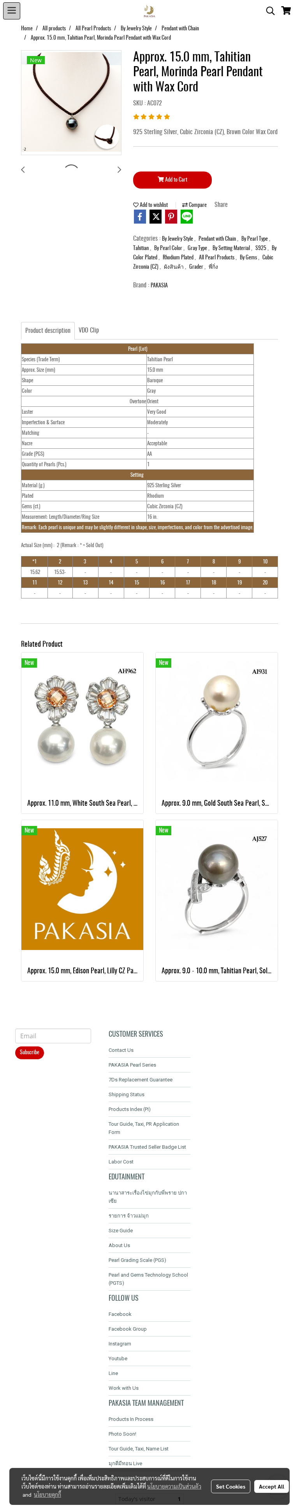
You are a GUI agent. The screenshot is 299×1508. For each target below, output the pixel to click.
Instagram (120, 1344)
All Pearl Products (217, 258)
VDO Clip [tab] (89, 330)
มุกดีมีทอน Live (125, 1463)
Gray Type (198, 248)
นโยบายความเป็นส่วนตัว (174, 1486)
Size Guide (121, 1230)
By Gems (249, 258)
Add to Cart (175, 180)
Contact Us (121, 1050)
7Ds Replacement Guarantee (140, 1080)
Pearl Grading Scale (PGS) (137, 1260)
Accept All (271, 1486)
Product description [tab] (47, 331)
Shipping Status (126, 1094)
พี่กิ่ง (213, 267)
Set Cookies (230, 1486)
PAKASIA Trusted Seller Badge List (147, 1147)
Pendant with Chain (218, 239)
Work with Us (124, 1388)
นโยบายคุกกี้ (47, 1494)
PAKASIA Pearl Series (132, 1065)
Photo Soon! (122, 1434)
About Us (119, 1245)
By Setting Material (232, 248)
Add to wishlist (153, 205)
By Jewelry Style (178, 239)
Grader (196, 267)
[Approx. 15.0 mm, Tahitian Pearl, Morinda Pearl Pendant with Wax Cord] (71, 103)
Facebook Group (128, 1329)
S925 (261, 248)
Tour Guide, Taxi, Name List (139, 1449)
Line (113, 1373)
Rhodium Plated (179, 258)
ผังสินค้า (174, 267)
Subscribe (29, 1052)
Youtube (118, 1358)
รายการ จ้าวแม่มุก (129, 1216)
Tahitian (141, 248)
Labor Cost (121, 1162)
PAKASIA (159, 286)
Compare (197, 205)
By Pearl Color (168, 248)
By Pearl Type (255, 239)
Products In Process (131, 1419)
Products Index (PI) (130, 1109)
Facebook (120, 1314)
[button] (268, 11)
